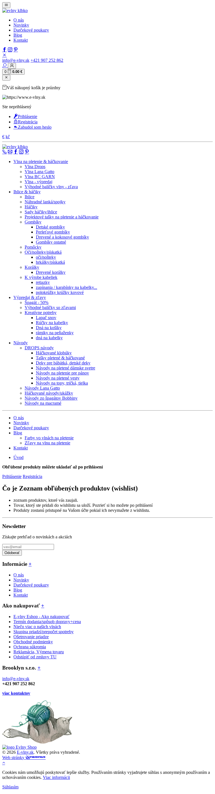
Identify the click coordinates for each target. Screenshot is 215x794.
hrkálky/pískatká (50, 262)
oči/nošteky (46, 257)
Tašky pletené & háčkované (60, 357)
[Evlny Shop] (19, 747)
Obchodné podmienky (33, 641)
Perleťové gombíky (53, 232)
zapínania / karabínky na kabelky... (66, 287)
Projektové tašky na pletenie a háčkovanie (62, 217)
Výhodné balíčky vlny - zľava (51, 186)
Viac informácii (56, 777)
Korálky (32, 267)
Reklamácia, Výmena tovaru (38, 651)
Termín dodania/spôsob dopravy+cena (47, 621)
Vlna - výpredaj (38, 181)
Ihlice (29, 196)
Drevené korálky (51, 272)
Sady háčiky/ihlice (41, 211)
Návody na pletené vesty (58, 378)
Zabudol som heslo (35, 127)
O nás (18, 20)
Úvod (18, 457)
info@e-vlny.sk (15, 60)
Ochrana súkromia (29, 646)
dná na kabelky (49, 337)
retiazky (43, 282)
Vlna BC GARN (40, 176)
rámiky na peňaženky (55, 332)
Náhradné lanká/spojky (45, 201)
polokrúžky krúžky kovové (60, 292)
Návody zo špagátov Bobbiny (51, 398)
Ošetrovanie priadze (31, 636)
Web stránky (13, 757)
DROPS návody (39, 347)
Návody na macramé (43, 403)
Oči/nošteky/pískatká (43, 252)
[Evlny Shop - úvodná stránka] (15, 10)
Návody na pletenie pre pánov (62, 373)
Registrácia (28, 121)
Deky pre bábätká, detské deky (63, 363)
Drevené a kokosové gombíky (62, 237)
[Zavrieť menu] (6, 78)
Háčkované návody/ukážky (49, 393)
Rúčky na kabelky (52, 322)
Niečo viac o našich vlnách (37, 626)
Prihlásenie (27, 116)
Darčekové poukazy (31, 30)
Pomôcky (33, 247)
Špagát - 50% (36, 302)
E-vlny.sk (25, 752)
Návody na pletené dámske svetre (65, 368)
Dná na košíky (49, 327)
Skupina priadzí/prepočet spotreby (43, 631)
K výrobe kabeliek (41, 277)
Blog (17, 35)
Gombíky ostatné (51, 242)
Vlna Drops (35, 166)
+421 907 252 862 (47, 60)
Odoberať (12, 553)
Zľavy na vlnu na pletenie (47, 442)
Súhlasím (10, 786)
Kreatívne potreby (41, 312)
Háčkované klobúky (54, 352)
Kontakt (20, 40)
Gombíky (33, 222)
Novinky (21, 25)
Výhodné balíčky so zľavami (50, 307)
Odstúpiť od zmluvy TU (35, 656)
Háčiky (31, 206)
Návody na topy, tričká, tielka (62, 383)
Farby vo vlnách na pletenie (49, 437)
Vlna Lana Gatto (39, 171)
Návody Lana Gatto (42, 388)
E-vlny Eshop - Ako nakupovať (41, 616)
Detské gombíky (50, 227)
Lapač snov (46, 317)
